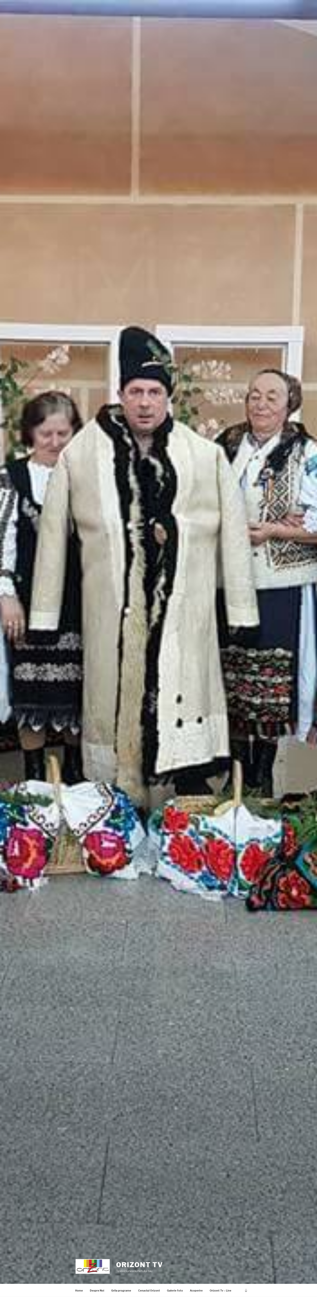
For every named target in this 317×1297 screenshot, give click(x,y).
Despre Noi (97, 1290)
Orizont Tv (139, 1265)
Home (79, 1290)
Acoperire (196, 1290)
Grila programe (121, 1290)
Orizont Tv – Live (220, 1290)
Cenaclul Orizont (149, 1290)
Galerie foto (175, 1290)
